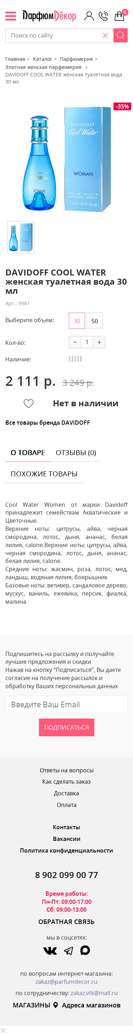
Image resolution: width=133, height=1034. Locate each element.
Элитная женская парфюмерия (44, 67)
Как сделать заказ (66, 781)
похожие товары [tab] (44, 473)
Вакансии (67, 839)
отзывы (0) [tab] (76, 452)
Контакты (66, 827)
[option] (66, 159)
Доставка (66, 793)
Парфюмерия (76, 59)
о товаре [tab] (28, 452)
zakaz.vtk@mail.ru (94, 993)
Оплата (67, 805)
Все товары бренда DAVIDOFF (47, 422)
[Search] (120, 35)
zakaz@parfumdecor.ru (66, 982)
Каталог (42, 59)
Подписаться (66, 727)
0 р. (126, 12)
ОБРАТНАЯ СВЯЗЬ (66, 921)
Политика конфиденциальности (66, 850)
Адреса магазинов (91, 1005)
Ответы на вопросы (67, 770)
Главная (15, 59)
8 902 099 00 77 (66, 875)
